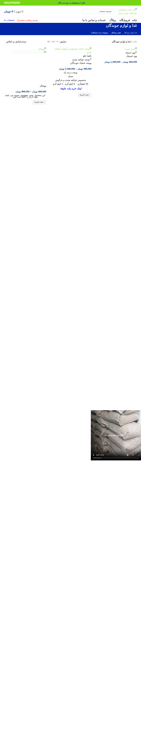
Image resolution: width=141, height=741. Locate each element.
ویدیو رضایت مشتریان (27, 20)
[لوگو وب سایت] (126, 11)
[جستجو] (85, 11)
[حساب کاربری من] (27, 11)
